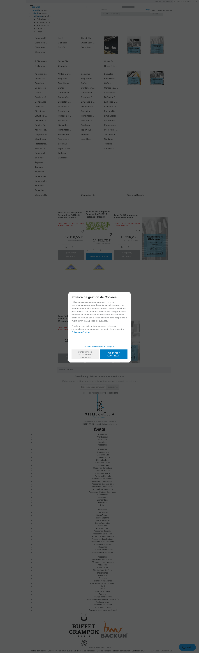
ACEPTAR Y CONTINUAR (113, 354)
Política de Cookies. (81, 332)
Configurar (109, 346)
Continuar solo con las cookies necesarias (85, 354)
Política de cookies (93, 346)
